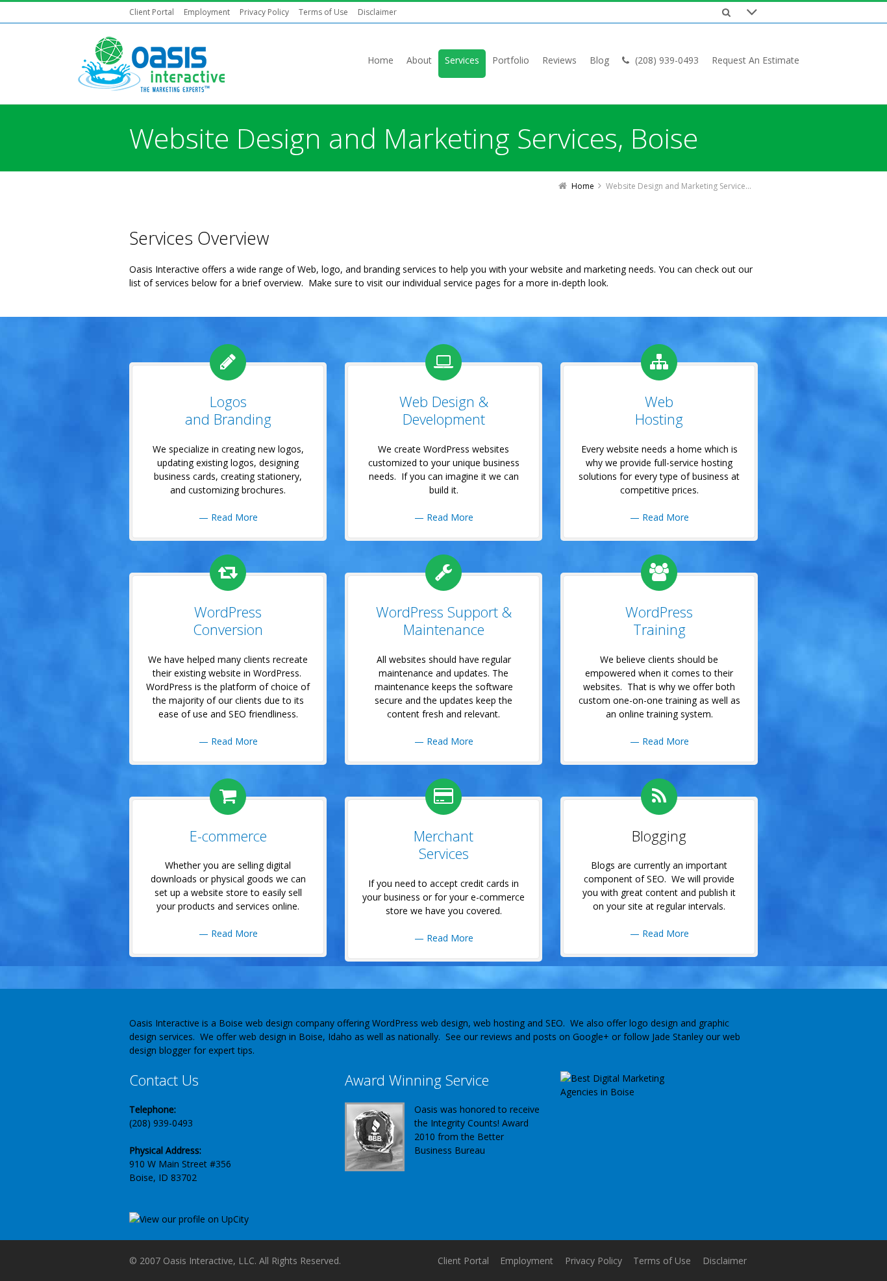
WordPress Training (659, 621)
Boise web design (256, 1023)
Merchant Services (443, 845)
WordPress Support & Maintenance (444, 621)
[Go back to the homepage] (151, 65)
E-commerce (228, 835)
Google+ (591, 1036)
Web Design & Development (443, 410)
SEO (554, 1023)
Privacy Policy (264, 12)
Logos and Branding (228, 410)
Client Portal (151, 12)
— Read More (228, 517)
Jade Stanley (677, 1036)
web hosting (499, 1023)
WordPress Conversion (228, 621)
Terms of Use (323, 12)
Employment (207, 12)
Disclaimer (377, 12)
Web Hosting (659, 410)
